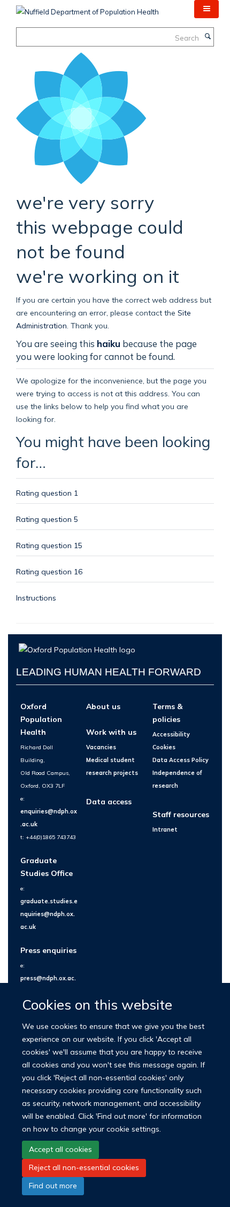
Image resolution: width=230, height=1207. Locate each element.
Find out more (53, 1185)
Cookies (163, 747)
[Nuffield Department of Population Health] (87, 8)
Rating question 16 (49, 571)
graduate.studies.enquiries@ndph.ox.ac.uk (49, 914)
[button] (206, 9)
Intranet (165, 829)
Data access (109, 801)
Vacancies (101, 747)
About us (103, 706)
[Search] (207, 37)
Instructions (36, 597)
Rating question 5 (47, 519)
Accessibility (171, 734)
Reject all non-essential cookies (84, 1167)
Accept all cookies (60, 1149)
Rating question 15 (49, 545)
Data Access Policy (180, 760)
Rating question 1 (47, 492)
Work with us (111, 731)
